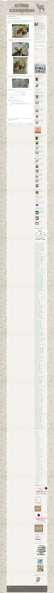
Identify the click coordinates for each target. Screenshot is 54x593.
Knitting (36, 342)
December (37, 438)
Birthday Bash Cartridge (38, 257)
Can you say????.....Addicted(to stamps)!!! (39, 164)
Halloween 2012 (37, 321)
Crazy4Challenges (37, 289)
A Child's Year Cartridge (39, 243)
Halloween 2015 (37, 324)
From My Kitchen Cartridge (39, 312)
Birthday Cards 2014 (38, 259)
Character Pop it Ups (38, 275)
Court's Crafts (37, 216)
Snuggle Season (41, 191)
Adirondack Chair (37, 245)
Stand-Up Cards (37, 392)
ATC (35, 251)
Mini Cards (36, 355)
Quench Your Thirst (38, 89)
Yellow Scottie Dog (39, 460)
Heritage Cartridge (38, 333)
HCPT (35, 331)
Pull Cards (36, 370)
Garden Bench (37, 313)
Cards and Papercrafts (18, 95)
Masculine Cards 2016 (38, 352)
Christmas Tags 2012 (38, 282)
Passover (36, 361)
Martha (11, 99)
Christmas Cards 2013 (38, 278)
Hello (39, 222)
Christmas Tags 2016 (38, 286)
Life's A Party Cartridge (39, 344)
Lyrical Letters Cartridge (39, 347)
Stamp (35, 387)
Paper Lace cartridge (38, 360)
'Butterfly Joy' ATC (39, 448)
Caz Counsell (37, 106)
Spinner (36, 384)
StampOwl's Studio (38, 77)
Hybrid (36, 336)
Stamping (24, 95)
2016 (36, 434)
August (37, 443)
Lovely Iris (38, 459)
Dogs (35, 296)
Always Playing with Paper (39, 202)
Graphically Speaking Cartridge (40, 318)
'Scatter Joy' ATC (39, 476)
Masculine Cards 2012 (38, 348)
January (37, 480)
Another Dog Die (38, 461)
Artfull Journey (38, 183)
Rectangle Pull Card (38, 372)
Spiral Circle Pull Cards (39, 386)
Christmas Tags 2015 (38, 285)
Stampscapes (36, 391)
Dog (35, 295)
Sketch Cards (37, 383)
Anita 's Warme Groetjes (39, 190)
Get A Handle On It (38, 315)
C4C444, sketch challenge (41, 170)
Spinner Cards (37, 385)
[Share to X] (22, 94)
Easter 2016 (36, 303)
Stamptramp (37, 114)
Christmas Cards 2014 (38, 279)
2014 (36, 436)
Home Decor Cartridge (38, 334)
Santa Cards (38, 458)
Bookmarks (36, 264)
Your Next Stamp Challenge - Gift (41, 101)
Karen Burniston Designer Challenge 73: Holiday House (40, 92)
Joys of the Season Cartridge (39, 338)
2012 (36, 481)
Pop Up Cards (37, 368)
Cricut (36, 291)
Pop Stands (36, 367)
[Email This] (21, 94)
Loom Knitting (37, 345)
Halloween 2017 (37, 326)
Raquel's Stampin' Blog (39, 100)
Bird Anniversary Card (39, 453)
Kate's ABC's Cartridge (38, 340)
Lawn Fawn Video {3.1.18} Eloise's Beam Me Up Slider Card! (41, 212)
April (37, 447)
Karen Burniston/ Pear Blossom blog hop (41, 110)
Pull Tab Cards (37, 371)
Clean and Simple (37, 287)
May (37, 446)
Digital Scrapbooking (38, 293)
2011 (36, 482)
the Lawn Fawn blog (38, 210)
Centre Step (36, 273)
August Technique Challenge (41, 198)
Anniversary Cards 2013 (38, 247)
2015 (36, 435)
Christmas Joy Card (39, 473)
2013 (36, 437)
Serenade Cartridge (38, 378)
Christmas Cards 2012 (38, 277)
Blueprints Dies (37, 263)
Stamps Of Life (37, 390)
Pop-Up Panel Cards (38, 369)
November (37, 439)
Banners (36, 255)
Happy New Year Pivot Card (41, 121)
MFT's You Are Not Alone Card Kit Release (41, 147)
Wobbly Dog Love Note (39, 464)
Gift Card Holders (37, 316)
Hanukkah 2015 (37, 330)
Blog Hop (36, 262)
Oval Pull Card (37, 358)
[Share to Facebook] (23, 94)
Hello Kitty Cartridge (38, 332)
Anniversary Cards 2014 (38, 248)
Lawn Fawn (36, 343)
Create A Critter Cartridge (39, 290)
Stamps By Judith (37, 389)
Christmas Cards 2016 (38, 281)
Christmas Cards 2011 (38, 276)
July (37, 444)
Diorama (36, 294)
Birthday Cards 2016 (38, 261)
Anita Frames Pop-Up (38, 246)
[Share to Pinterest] (24, 94)
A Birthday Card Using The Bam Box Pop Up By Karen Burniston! (41, 97)
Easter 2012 (36, 299)
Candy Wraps (36, 266)
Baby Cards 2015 (37, 253)
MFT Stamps (36, 354)
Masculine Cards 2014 (38, 350)
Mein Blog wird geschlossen (39, 208)
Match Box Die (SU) (38, 353)
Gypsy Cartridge (37, 320)
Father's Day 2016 (37, 310)
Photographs (36, 363)
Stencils (36, 393)
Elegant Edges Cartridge (38, 305)
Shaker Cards (37, 379)
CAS (35, 270)
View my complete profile (39, 31)
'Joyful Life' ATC (39, 469)
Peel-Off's (36, 362)
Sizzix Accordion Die (38, 380)
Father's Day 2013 (37, 307)
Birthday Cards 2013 (38, 258)
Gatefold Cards (37, 314)
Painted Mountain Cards (38, 17)
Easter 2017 (36, 304)
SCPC (35, 375)
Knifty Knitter (37, 341)
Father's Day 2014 (37, 308)
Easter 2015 (36, 302)
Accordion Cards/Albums (38, 244)
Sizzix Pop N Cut (37, 382)
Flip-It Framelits (37, 311)
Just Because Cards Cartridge (39, 339)
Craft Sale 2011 (37, 288)
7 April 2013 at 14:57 (16, 99)
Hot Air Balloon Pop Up (38, 335)
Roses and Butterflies (39, 474)
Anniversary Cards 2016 (38, 250)
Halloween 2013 (37, 322)
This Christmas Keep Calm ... (41, 78)
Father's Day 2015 (37, 309)
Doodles (36, 298)
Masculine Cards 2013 (38, 349)
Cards (35, 267)
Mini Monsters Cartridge (38, 356)
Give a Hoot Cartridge (38, 317)
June (37, 445)
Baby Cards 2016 (37, 254)
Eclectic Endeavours (38, 158)
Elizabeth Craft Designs (38, 306)
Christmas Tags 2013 (38, 283)
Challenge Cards (37, 274)
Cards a (36, 268)
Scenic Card (36, 374)
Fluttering (37, 462)
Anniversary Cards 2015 (38, 249)
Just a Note (40, 184)
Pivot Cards (36, 364)
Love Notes (36, 346)
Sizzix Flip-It (37, 381)
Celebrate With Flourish (38, 272)
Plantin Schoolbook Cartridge (39, 365)
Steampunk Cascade (41, 84)
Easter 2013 (36, 300)
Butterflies (13, 95)
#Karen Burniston (38, 91)
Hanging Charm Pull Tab (38, 329)
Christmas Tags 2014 (38, 284)
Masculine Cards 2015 (38, 351)
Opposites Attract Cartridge (39, 357)
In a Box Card (37, 337)
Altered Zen (36, 19)
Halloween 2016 (37, 325)
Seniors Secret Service (38, 376)
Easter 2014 (36, 301)
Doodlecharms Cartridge (38, 297)
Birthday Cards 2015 (38, 260)
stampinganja (37, 169)
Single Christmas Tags (39, 449)
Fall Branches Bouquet (41, 159)
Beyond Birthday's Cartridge (39, 256)
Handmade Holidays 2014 (38, 328)
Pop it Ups (36, 366)
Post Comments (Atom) (16, 125)
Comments (37, 60)
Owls (35, 359)
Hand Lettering (37, 327)
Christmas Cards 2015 (38, 280)
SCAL (35, 373)
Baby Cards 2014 (37, 252)
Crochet (36, 292)
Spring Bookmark (38, 463)
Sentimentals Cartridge (38, 377)
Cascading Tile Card (38, 271)
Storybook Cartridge (38, 394)
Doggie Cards (38, 475)
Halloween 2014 (37, 323)
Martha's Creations (38, 221)
